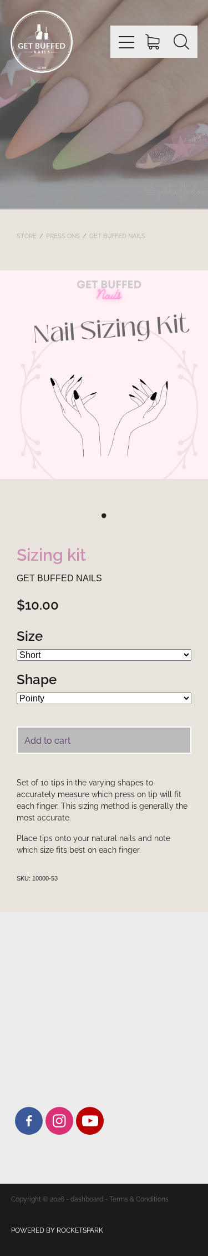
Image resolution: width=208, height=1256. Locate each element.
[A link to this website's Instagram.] (59, 1121)
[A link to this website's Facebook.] (29, 1121)
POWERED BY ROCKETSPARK (57, 1229)
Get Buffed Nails (117, 235)
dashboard (86, 1198)
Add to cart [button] (47, 740)
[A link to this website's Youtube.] (90, 1121)
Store (27, 235)
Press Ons (63, 235)
